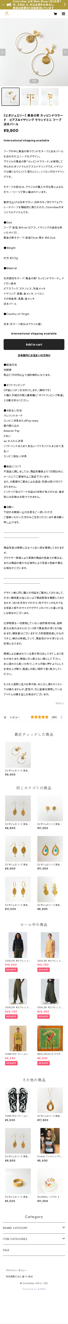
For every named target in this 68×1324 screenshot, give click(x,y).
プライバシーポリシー (16, 1270)
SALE (6, 1250)
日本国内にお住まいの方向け (34, 355)
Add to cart (34, 344)
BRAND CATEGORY (15, 1227)
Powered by (30, 1289)
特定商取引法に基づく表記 (19, 1276)
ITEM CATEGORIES (15, 1239)
